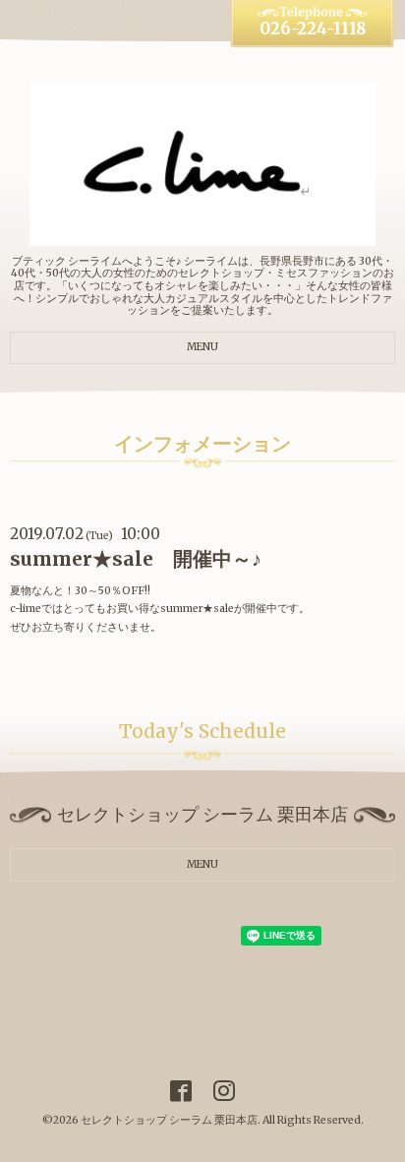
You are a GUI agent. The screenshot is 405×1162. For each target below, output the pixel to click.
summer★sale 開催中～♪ (135, 559)
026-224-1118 (313, 29)
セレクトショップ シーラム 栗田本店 (169, 1120)
